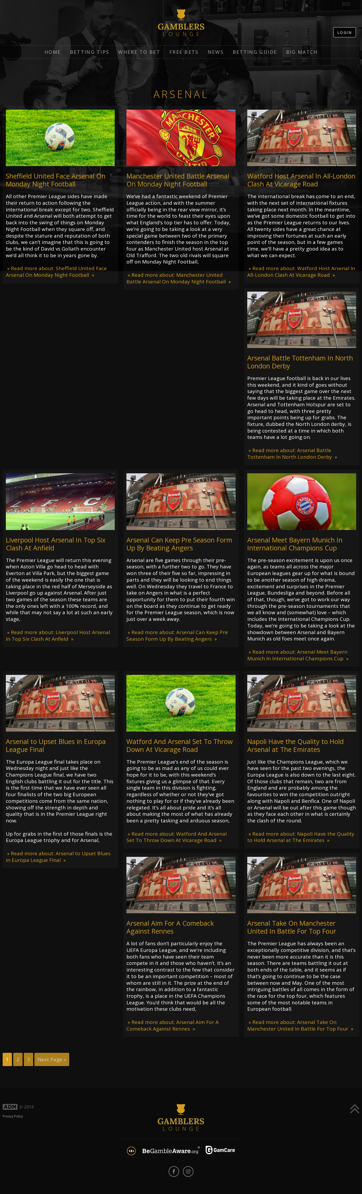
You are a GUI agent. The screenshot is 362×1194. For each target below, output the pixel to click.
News (216, 52)
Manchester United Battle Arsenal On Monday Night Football (177, 179)
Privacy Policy (13, 1116)
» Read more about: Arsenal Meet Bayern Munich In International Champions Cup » (297, 655)
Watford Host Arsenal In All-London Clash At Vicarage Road (301, 179)
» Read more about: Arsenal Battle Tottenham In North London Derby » (292, 453)
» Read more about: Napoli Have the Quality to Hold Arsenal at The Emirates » (300, 837)
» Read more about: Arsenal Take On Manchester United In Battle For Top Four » (300, 1025)
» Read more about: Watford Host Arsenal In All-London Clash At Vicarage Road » (301, 271)
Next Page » (52, 1059)
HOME (53, 52)
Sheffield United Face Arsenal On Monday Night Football (55, 179)
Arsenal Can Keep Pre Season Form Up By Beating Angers (179, 543)
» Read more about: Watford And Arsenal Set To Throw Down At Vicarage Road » (176, 837)
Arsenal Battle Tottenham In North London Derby (300, 361)
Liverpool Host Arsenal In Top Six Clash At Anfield (55, 543)
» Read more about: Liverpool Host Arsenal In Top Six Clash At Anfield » (58, 635)
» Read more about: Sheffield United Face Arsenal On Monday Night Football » (56, 271)
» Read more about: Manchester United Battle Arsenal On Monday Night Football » (178, 278)
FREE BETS (184, 52)
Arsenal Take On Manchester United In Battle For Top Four (291, 927)
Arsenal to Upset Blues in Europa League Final (56, 745)
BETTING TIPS (89, 52)
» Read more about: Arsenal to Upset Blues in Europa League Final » (58, 856)
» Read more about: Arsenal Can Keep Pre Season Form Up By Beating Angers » (177, 635)
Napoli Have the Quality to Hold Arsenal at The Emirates (295, 745)
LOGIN (344, 32)
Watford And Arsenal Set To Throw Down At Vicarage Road (179, 745)
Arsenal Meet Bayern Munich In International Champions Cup (294, 543)
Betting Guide (255, 52)
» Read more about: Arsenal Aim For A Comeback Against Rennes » (172, 1025)
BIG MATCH (302, 52)
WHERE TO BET (139, 52)
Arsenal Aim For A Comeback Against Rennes (170, 927)
